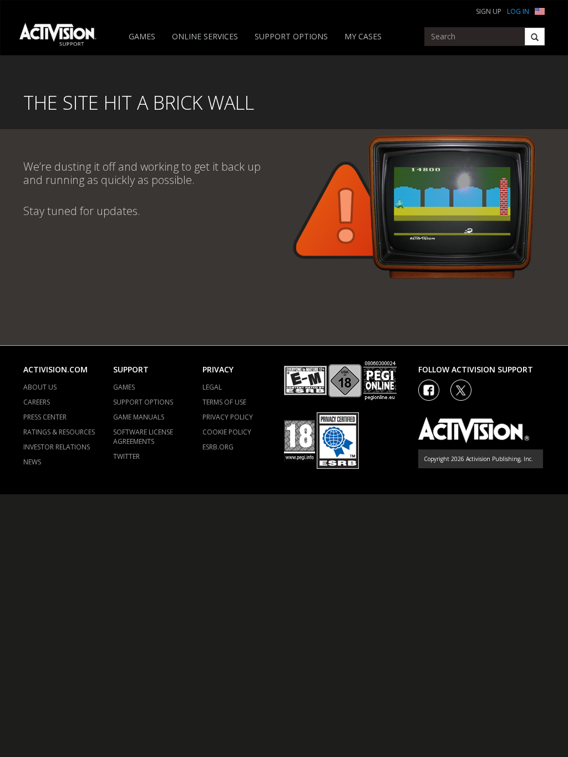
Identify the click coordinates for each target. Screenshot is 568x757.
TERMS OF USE (224, 402)
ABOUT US (40, 387)
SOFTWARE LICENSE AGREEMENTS (143, 436)
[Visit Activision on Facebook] (428, 390)
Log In (518, 11)
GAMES (142, 36)
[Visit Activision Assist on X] (460, 390)
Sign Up (488, 11)
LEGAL (212, 387)
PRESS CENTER (45, 417)
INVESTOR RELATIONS (56, 447)
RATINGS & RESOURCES (59, 432)
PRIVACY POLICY (227, 417)
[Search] (535, 36)
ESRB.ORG (218, 447)
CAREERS (36, 402)
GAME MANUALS (138, 417)
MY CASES (363, 36)
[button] (540, 10)
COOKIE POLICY (226, 432)
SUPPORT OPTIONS (291, 36)
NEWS (32, 462)
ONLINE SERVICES (205, 36)
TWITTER (126, 456)
